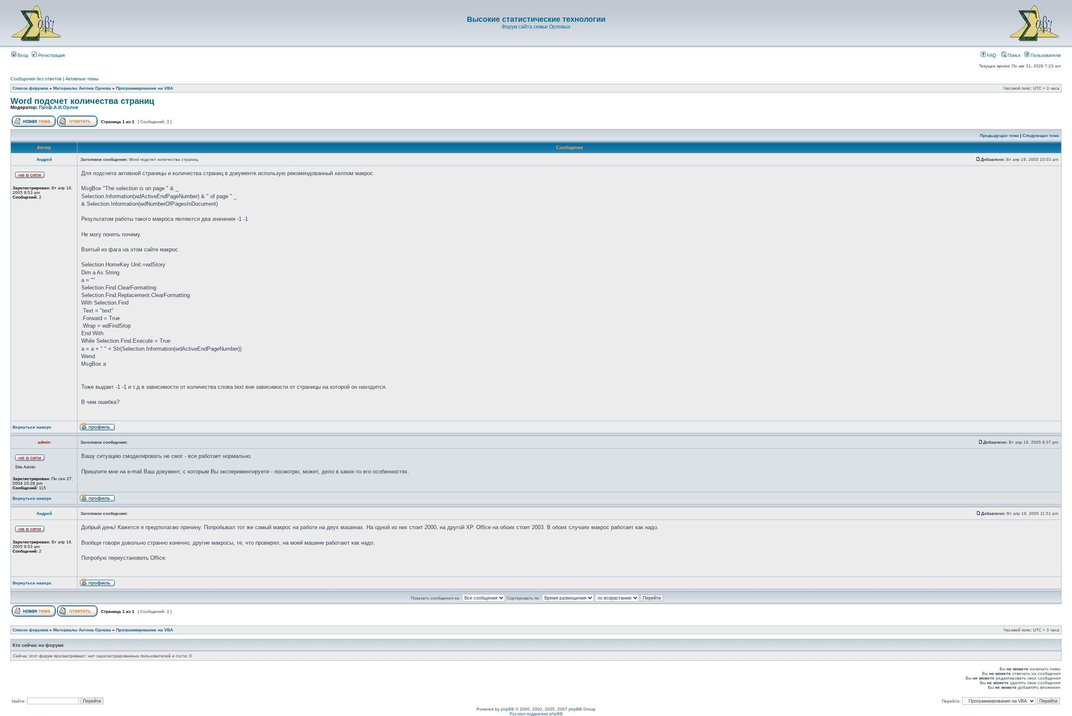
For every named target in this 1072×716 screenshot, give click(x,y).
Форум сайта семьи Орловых (536, 27)
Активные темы (81, 78)
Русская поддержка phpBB (536, 713)
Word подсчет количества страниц (82, 101)
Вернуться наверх (32, 427)
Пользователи (1045, 55)
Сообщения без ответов (36, 78)
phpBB (507, 709)
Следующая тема (1041, 135)
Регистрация (51, 55)
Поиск (1013, 55)
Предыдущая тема (999, 135)
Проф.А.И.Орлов (58, 107)
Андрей (44, 159)
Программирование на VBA (144, 88)
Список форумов (30, 88)
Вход (22, 55)
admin (44, 442)
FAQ (991, 55)
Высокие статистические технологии (536, 19)
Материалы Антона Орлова (82, 88)
